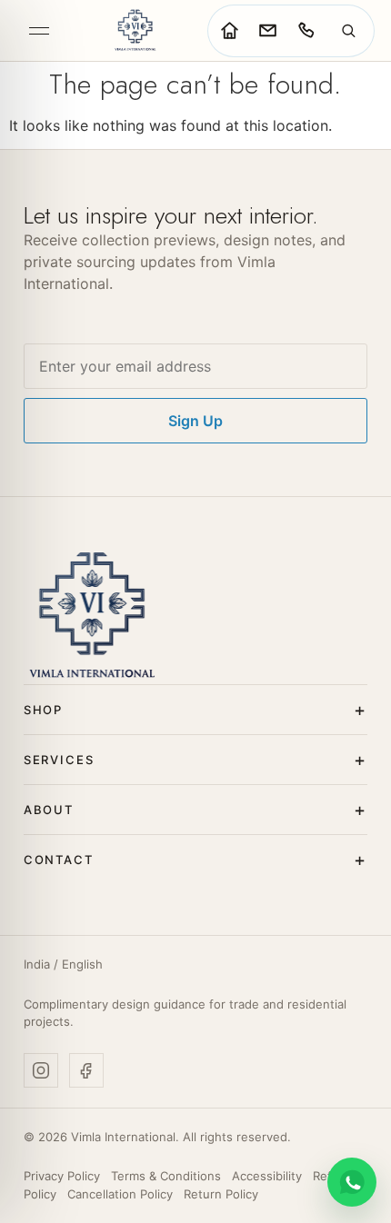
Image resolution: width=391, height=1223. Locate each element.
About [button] (49, 809)
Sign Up (195, 421)
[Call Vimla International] (305, 31)
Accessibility (267, 1175)
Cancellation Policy (120, 1194)
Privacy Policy (62, 1175)
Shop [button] (43, 709)
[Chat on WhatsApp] (351, 1182)
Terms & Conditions (166, 1175)
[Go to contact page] (267, 31)
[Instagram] (41, 1070)
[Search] (348, 31)
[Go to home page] (229, 31)
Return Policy (221, 1194)
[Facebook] (86, 1070)
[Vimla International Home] (135, 30)
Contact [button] (59, 859)
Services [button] (59, 759)
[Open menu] (39, 31)
